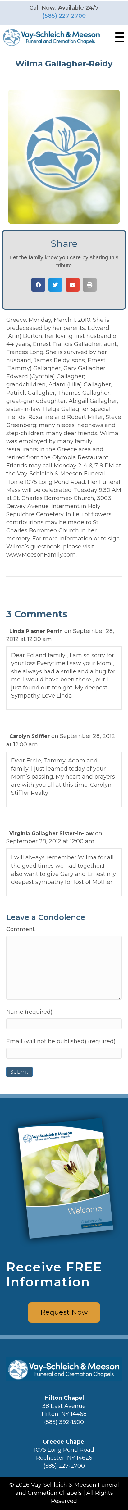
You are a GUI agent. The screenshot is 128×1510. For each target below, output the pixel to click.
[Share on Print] (90, 285)
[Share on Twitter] (55, 285)
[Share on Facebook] (38, 285)
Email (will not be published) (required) (61, 1041)
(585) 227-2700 (64, 15)
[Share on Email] (73, 285)
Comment (20, 929)
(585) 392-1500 (64, 1422)
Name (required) (29, 1011)
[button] (118, 37)
